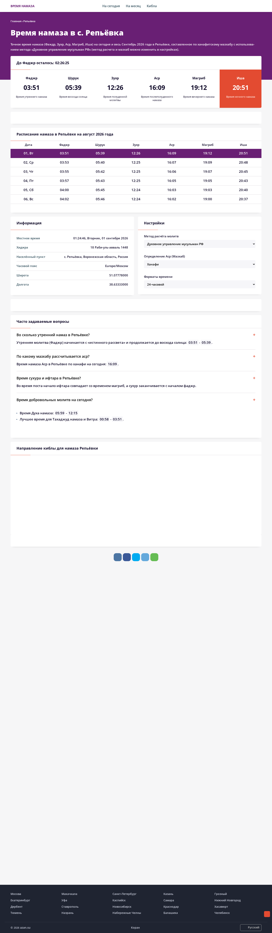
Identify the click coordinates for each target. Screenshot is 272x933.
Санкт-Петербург (124, 894)
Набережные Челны (127, 913)
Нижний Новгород (227, 900)
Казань (168, 894)
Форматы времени (158, 277)
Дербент (17, 906)
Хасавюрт (221, 906)
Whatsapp (154, 557)
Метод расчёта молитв (161, 236)
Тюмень (16, 913)
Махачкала (69, 894)
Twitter (136, 557)
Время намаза (22, 6)
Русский (253, 927)
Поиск (259, 6)
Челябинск (222, 913)
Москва (16, 894)
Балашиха (170, 913)
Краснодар (171, 906)
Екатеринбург (20, 900)
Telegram (145, 557)
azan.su (25, 927)
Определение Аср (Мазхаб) (164, 256)
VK (118, 557)
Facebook (127, 557)
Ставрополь (70, 906)
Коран (135, 927)
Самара (168, 900)
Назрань (67, 913)
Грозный (220, 894)
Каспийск (119, 900)
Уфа (64, 900)
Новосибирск (122, 906)
